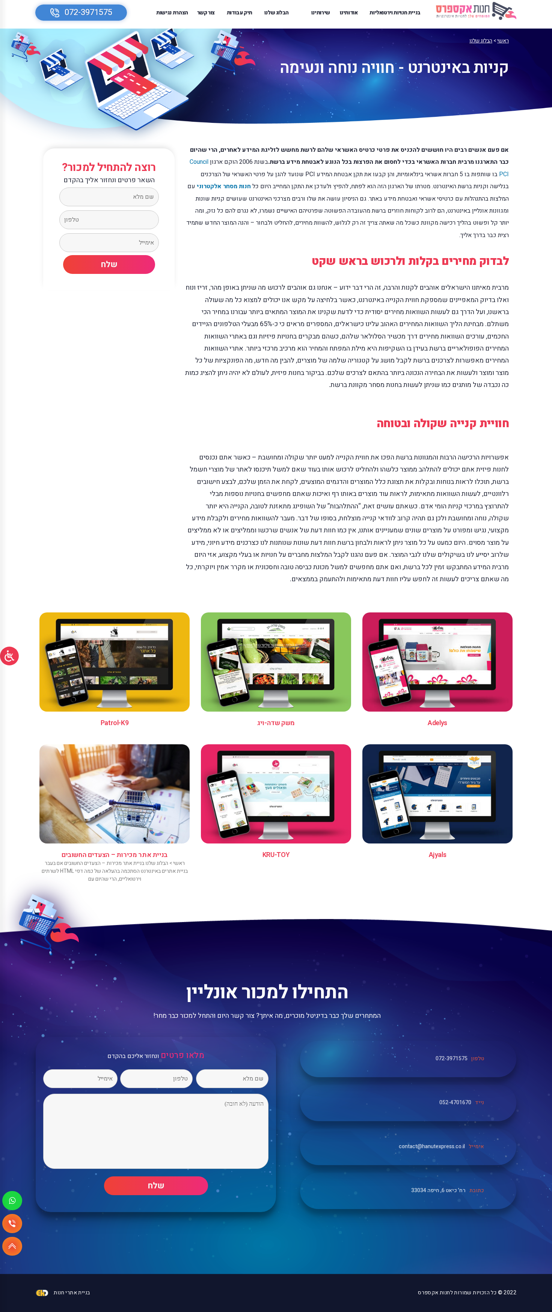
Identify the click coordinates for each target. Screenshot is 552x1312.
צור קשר (206, 13)
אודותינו (349, 13)
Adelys (437, 723)
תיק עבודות (239, 13)
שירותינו (320, 13)
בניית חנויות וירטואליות (395, 13)
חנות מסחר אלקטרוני (224, 186)
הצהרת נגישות (172, 13)
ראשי (503, 41)
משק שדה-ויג (276, 723)
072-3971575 (88, 12)
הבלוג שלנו (276, 13)
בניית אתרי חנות (72, 1293)
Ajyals (437, 855)
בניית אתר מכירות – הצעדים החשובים (114, 855)
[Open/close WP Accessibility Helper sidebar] (9, 656)
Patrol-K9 (115, 723)
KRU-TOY (276, 855)
